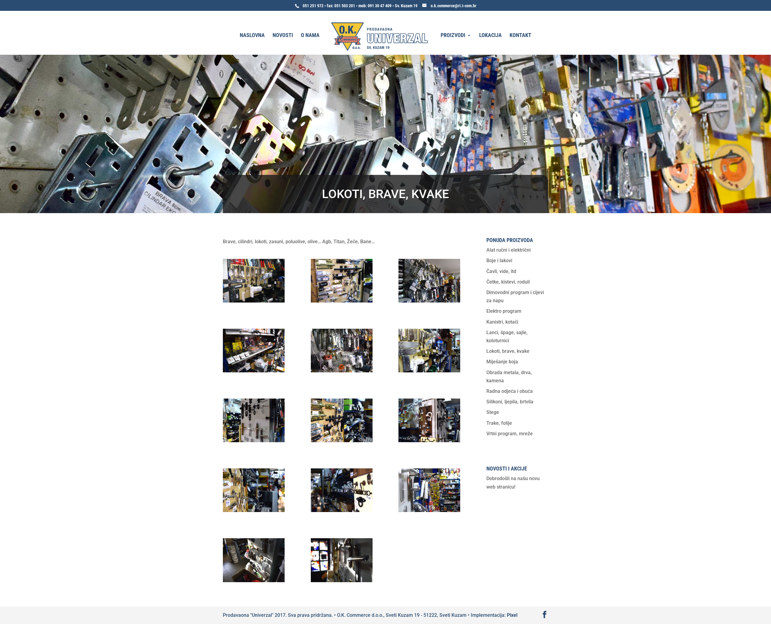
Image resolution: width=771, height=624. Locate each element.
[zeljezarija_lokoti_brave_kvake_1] (254, 301)
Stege (492, 412)
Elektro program (503, 311)
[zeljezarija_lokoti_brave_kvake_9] (429, 440)
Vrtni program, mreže (509, 433)
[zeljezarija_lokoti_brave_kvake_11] (342, 510)
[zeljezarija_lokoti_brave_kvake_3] (429, 301)
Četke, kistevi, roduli (508, 282)
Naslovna (252, 35)
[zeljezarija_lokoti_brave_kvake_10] (254, 510)
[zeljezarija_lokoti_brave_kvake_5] (342, 371)
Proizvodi (453, 35)
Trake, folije (499, 423)
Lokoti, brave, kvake (507, 351)
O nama (310, 35)
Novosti (283, 35)
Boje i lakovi (499, 260)
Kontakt (520, 35)
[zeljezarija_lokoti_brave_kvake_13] (254, 580)
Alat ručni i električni (508, 250)
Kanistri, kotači (502, 322)
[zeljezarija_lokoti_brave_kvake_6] (429, 371)
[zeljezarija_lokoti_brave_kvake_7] (254, 440)
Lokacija (490, 35)
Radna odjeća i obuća (509, 391)
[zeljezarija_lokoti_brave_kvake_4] (254, 371)
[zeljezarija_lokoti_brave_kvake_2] (342, 301)
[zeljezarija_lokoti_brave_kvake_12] (429, 510)
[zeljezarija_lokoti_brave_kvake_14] (342, 580)
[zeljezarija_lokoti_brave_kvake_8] (342, 440)
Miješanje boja (502, 362)
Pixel (512, 615)
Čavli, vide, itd (501, 271)
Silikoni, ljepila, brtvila (509, 402)
